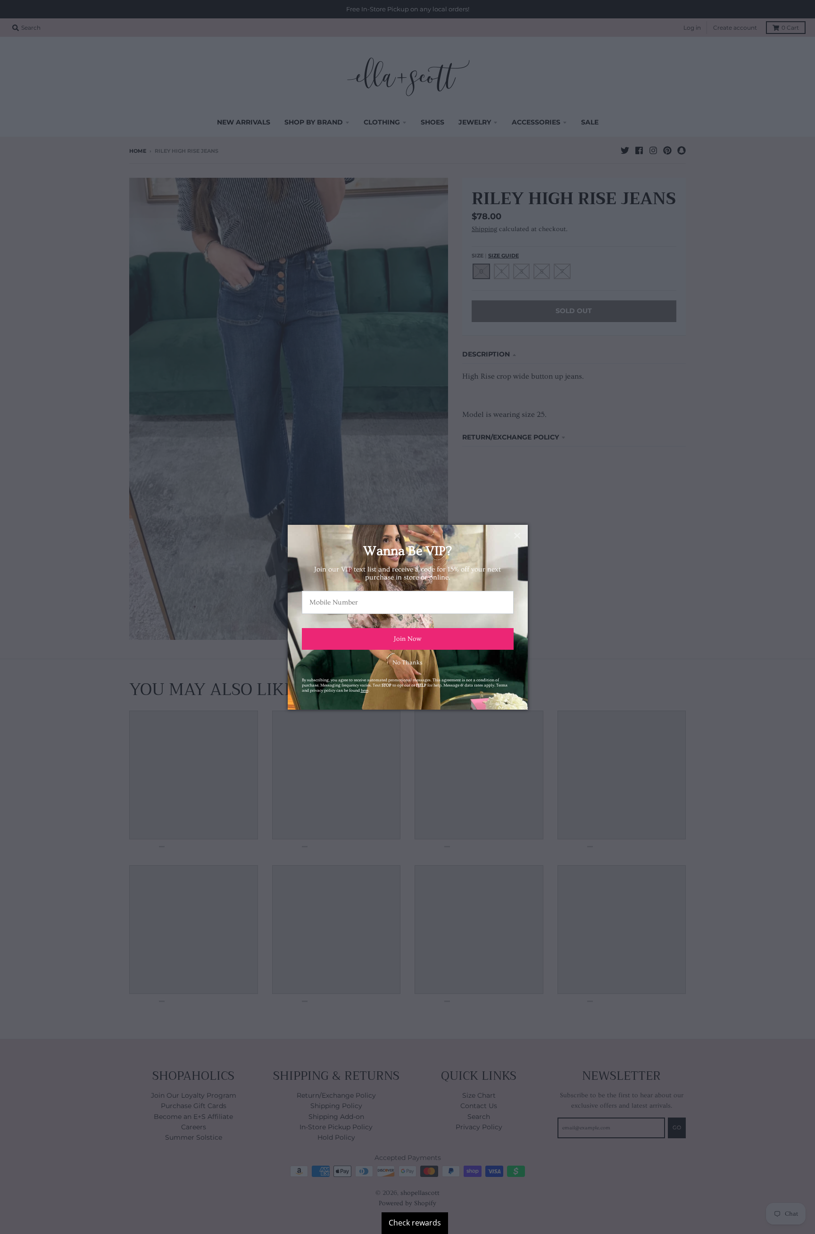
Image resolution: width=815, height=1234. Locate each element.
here (364, 690)
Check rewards (415, 1222)
